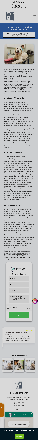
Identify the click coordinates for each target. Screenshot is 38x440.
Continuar (19, 436)
